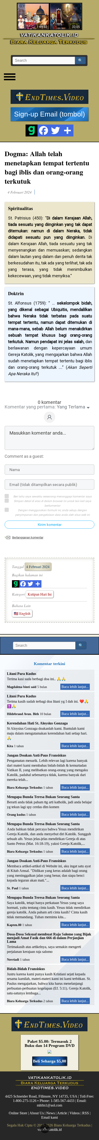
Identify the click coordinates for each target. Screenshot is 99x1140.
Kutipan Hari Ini (40, 594)
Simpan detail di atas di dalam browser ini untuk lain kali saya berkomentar (52, 503)
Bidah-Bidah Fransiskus (26, 969)
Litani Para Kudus (21, 674)
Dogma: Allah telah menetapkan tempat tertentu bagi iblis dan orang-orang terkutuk (47, 167)
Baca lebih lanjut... (75, 687)
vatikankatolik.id (50, 1130)
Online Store (18, 1113)
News (50, 1113)
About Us (36, 1113)
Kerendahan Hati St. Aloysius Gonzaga (37, 723)
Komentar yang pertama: (30, 407)
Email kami (49, 1117)
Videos (75, 1113)
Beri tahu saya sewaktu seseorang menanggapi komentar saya (52, 496)
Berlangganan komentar (27, 537)
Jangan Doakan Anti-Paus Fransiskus (36, 755)
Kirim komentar (49, 525)
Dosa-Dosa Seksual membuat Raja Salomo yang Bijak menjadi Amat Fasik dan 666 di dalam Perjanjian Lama (49, 937)
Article (62, 1113)
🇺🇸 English (22, 613)
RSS (85, 1113)
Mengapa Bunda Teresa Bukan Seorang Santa (43, 797)
